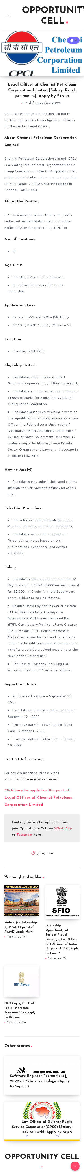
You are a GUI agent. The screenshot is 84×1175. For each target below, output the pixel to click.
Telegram (25, 835)
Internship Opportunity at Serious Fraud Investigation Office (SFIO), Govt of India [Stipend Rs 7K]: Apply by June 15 (62, 939)
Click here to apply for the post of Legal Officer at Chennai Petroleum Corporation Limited (38, 798)
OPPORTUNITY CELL (42, 1157)
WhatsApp (63, 828)
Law (49, 853)
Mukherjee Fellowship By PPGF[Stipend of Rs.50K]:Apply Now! (20, 927)
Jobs (40, 853)
